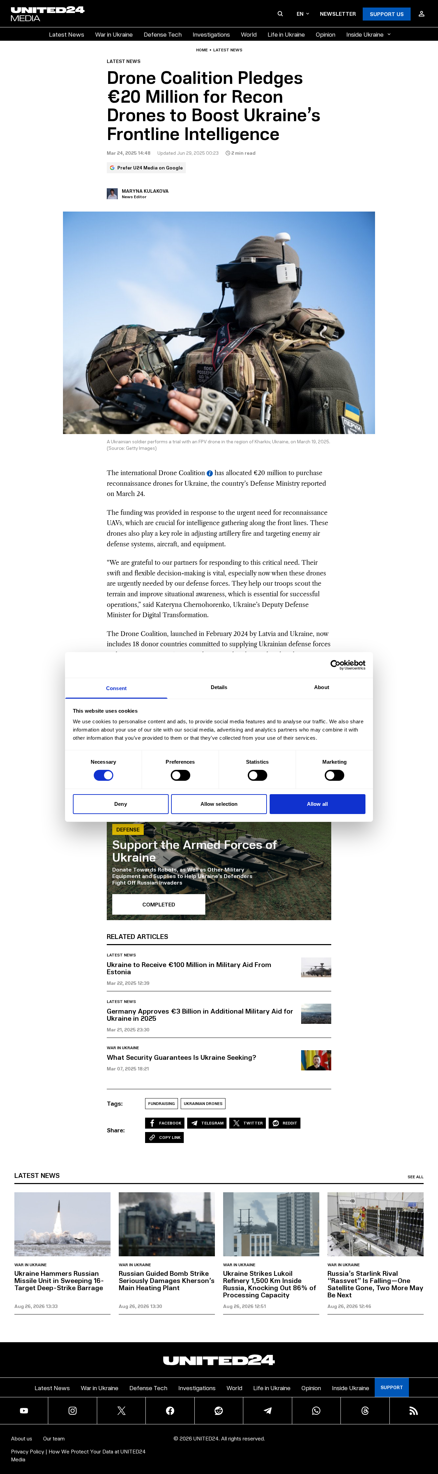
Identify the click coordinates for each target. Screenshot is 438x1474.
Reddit (290, 1123)
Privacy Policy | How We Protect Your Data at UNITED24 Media (78, 1455)
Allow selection (219, 804)
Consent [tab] (116, 688)
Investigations (211, 34)
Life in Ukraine (286, 34)
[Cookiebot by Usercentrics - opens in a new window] (335, 665)
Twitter (253, 1123)
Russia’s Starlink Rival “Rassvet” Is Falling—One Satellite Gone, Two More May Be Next (375, 1283)
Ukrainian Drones (203, 1103)
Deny (120, 804)
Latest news (227, 50)
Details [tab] (219, 687)
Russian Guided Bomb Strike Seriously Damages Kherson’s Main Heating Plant (167, 1280)
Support (392, 1387)
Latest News (66, 34)
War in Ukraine (114, 34)
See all (416, 1177)
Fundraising (161, 1103)
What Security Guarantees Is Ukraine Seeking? (181, 1057)
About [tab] (321, 687)
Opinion (325, 34)
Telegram (212, 1123)
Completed (158, 904)
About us (21, 1438)
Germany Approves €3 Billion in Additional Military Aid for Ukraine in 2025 (200, 1014)
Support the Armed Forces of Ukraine (194, 850)
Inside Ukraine (365, 34)
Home (202, 50)
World (249, 34)
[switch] (180, 775)
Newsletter (338, 13)
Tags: (115, 1103)
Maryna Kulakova (145, 191)
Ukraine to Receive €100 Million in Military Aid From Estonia (189, 968)
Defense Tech (163, 34)
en (300, 13)
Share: (116, 1130)
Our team (54, 1438)
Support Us (387, 14)
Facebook (170, 1123)
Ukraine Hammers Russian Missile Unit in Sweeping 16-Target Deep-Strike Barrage (59, 1280)
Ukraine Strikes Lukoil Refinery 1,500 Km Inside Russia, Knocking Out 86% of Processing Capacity (269, 1283)
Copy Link (170, 1137)
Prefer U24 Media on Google (150, 167)
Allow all (317, 804)
